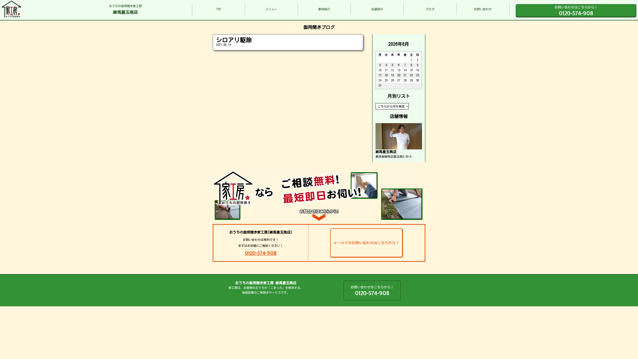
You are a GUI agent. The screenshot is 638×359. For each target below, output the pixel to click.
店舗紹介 (377, 9)
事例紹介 (324, 9)
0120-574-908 (261, 253)
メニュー (271, 9)
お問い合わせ (483, 9)
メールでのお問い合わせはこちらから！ (366, 243)
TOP (218, 9)
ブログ (429, 9)
